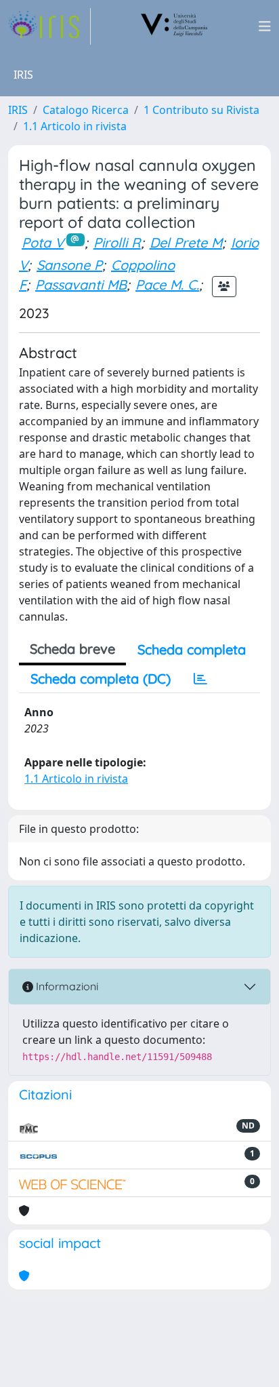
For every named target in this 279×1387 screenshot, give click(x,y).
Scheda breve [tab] (72, 648)
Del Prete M (186, 242)
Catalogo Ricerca (86, 109)
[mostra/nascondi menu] (265, 26)
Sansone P (69, 264)
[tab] (200, 679)
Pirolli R (117, 242)
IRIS (18, 109)
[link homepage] (49, 26)
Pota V (43, 242)
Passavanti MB (81, 284)
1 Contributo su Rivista (201, 109)
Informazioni (65, 986)
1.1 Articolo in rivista (75, 126)
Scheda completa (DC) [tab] (100, 678)
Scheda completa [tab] (191, 649)
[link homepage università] (174, 26)
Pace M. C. (167, 284)
